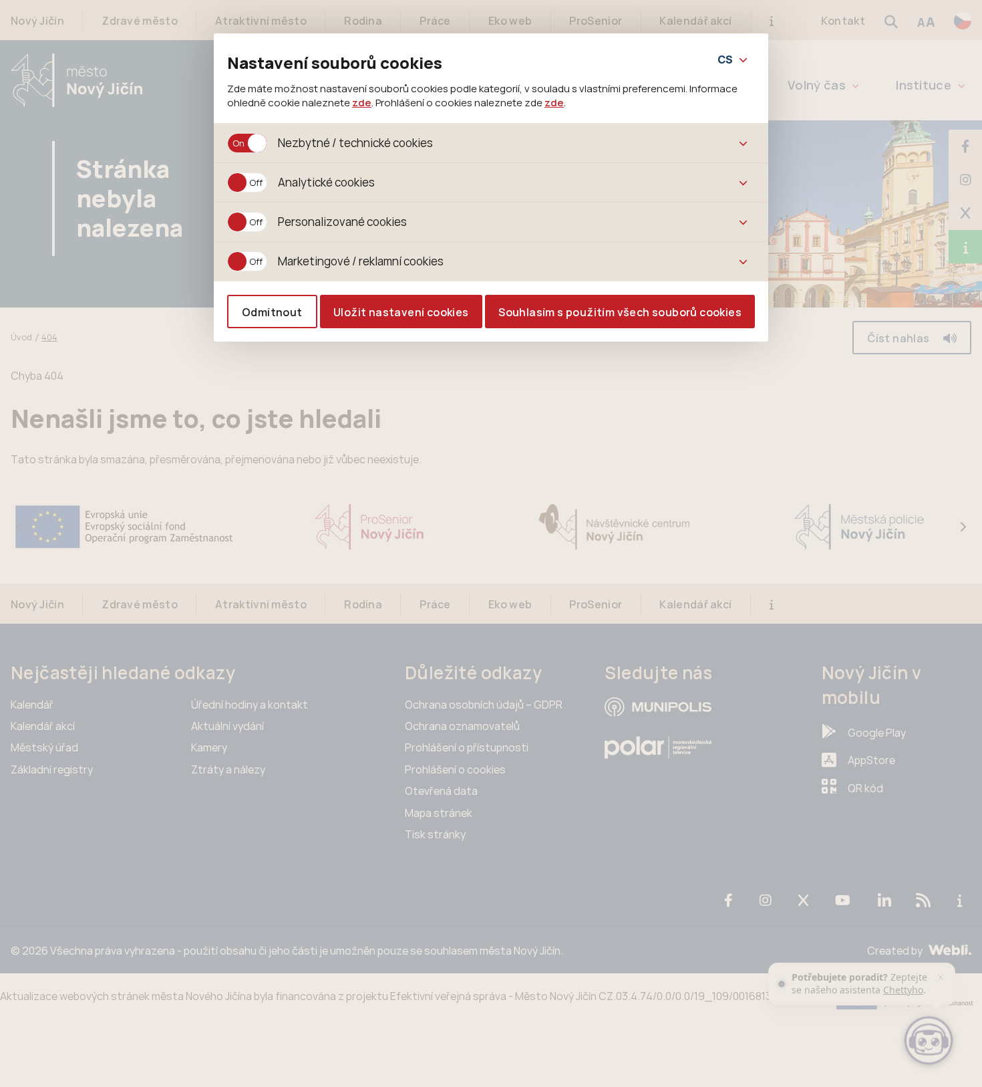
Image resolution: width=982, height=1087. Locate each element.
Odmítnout (272, 312)
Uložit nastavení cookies (401, 312)
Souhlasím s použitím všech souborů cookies (620, 312)
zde (361, 102)
